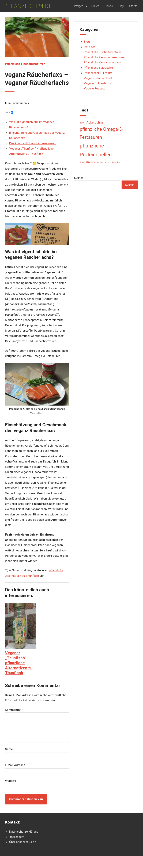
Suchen (79, 177)
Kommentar (14, 709)
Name (9, 749)
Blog (87, 41)
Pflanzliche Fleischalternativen (104, 57)
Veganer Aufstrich (112, 162)
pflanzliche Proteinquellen (96, 150)
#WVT (82, 123)
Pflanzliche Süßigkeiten (99, 67)
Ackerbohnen (95, 122)
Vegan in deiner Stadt (98, 78)
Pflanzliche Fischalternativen (25, 64)
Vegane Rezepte (94, 88)
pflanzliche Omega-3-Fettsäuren (101, 133)
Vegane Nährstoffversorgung (91, 162)
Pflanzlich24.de (28, 6)
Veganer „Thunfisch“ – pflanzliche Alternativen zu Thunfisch (18, 663)
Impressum (16, 836)
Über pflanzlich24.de (22, 842)
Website (10, 780)
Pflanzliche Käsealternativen (102, 62)
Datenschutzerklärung (23, 831)
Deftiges (89, 47)
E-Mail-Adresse (15, 765)
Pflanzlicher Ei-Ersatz (98, 73)
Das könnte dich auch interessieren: (32, 143)
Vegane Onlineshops (97, 83)
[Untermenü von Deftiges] (86, 6)
